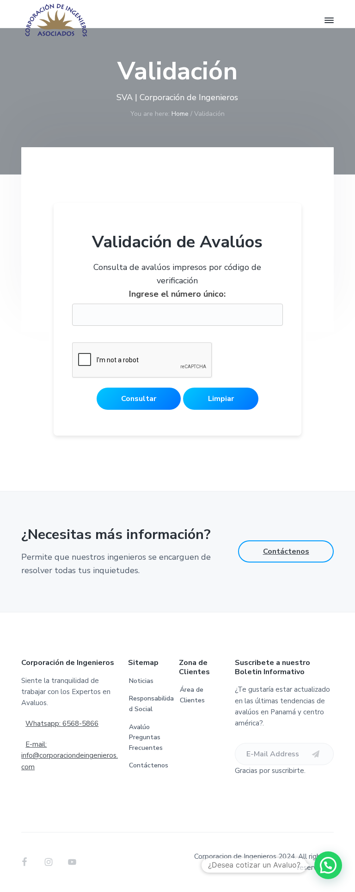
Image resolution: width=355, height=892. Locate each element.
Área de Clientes (192, 695)
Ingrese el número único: (177, 293)
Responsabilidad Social (151, 703)
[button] (328, 865)
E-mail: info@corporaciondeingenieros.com (69, 756)
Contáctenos (286, 551)
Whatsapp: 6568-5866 (61, 723)
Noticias (141, 680)
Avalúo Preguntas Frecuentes (146, 737)
